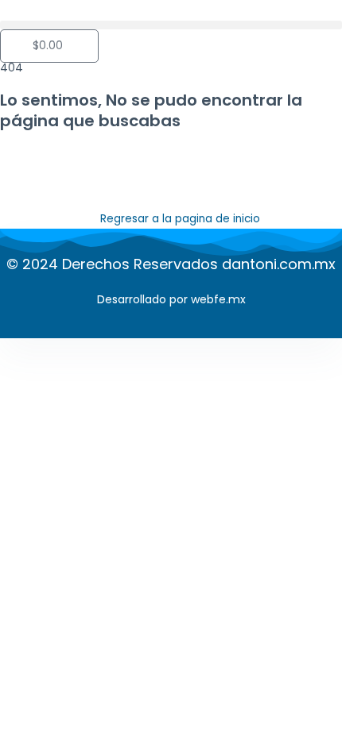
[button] (171, 25)
